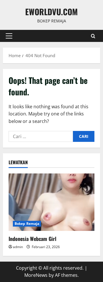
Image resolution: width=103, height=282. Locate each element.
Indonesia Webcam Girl (32, 238)
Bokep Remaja (27, 223)
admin (18, 246)
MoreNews (35, 275)
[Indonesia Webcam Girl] (51, 202)
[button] (9, 36)
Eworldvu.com (51, 12)
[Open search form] (93, 36)
